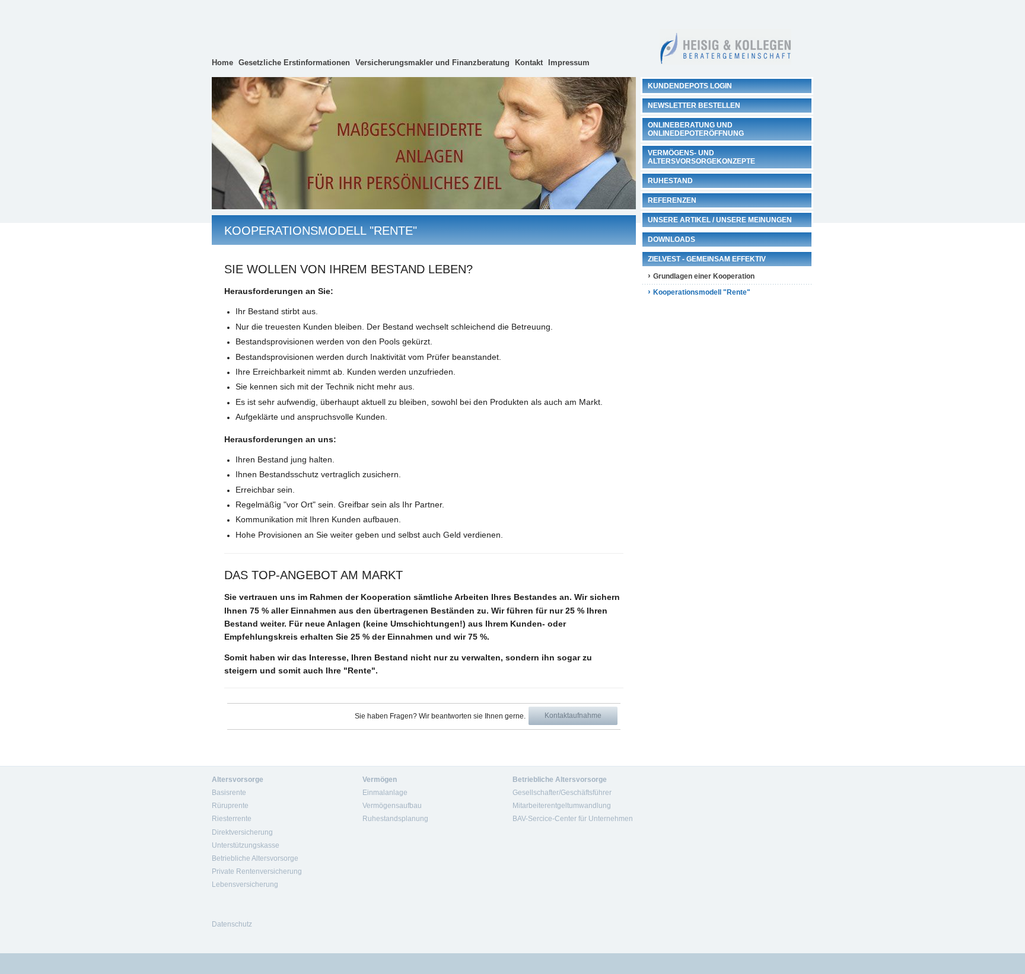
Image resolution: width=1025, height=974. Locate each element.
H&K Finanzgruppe (725, 38)
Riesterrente (232, 819)
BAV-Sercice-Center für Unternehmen (572, 819)
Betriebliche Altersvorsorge (255, 858)
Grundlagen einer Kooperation (704, 276)
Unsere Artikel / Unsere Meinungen (720, 220)
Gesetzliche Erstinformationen (294, 62)
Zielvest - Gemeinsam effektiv (707, 259)
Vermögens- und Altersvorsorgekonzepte (701, 157)
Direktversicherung (242, 832)
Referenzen (672, 200)
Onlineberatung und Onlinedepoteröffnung (696, 129)
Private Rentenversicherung (257, 871)
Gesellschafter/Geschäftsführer (562, 792)
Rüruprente (230, 805)
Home (222, 62)
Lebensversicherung (245, 884)
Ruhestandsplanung (395, 819)
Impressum (569, 62)
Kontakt (529, 62)
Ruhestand (670, 181)
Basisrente (229, 792)
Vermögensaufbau (392, 805)
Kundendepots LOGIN (690, 86)
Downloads (671, 239)
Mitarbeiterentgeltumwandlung (561, 805)
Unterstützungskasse (245, 845)
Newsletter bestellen (694, 105)
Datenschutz (232, 924)
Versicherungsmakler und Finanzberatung (432, 62)
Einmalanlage (385, 792)
